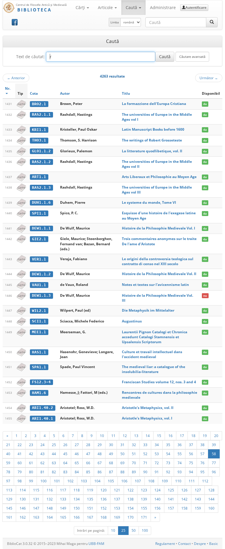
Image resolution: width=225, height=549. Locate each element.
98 (20, 481)
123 (144, 490)
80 (31, 471)
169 (117, 517)
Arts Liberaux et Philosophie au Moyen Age (159, 176)
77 (214, 462)
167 (90, 517)
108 (151, 481)
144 (211, 499)
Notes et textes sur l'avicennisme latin (155, 284)
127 (198, 490)
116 (50, 490)
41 (20, 453)
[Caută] (212, 22)
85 (88, 471)
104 (97, 481)
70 (134, 462)
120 (103, 490)
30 (111, 444)
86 (100, 471)
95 (202, 471)
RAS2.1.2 (41, 162)
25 (54, 444)
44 (54, 453)
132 (50, 499)
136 (103, 499)
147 (36, 508)
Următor (209, 77)
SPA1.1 (39, 367)
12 (125, 435)
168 (103, 517)
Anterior (16, 77)
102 (70, 481)
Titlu (126, 93)
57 (202, 453)
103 (84, 481)
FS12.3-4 (41, 382)
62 (42, 462)
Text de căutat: (30, 56)
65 (77, 462)
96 (214, 471)
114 (23, 490)
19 (205, 435)
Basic (213, 543)
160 (211, 508)
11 (113, 435)
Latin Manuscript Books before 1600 (153, 129)
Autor (65, 93)
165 (63, 517)
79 (20, 471)
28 (88, 444)
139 (144, 499)
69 (122, 462)
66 (88, 462)
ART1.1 (39, 177)
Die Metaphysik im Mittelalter (148, 310)
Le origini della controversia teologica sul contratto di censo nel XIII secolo (157, 261)
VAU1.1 (39, 285)
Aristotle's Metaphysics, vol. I (147, 418)
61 (31, 462)
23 (31, 444)
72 (157, 462)
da (205, 104)
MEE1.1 (39, 332)
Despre (200, 543)
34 (157, 444)
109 (165, 481)
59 (8, 462)
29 (100, 444)
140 (157, 499)
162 (23, 517)
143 (198, 499)
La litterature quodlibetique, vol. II (152, 151)
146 (23, 508)
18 (193, 435)
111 (192, 481)
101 (57, 481)
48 (100, 453)
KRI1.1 (39, 129)
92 (168, 471)
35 (168, 444)
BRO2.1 (39, 104)
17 (182, 435)
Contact (184, 543)
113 (9, 490)
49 (111, 453)
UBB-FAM (96, 543)
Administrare (163, 7)
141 (171, 499)
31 (122, 444)
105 (111, 481)
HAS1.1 (39, 352)
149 (63, 508)
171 (144, 517)
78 (8, 471)
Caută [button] (132, 7)
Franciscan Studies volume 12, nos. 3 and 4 (159, 381)
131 (36, 499)
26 (65, 444)
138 (130, 499)
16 (170, 435)
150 (77, 508)
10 (102, 435)
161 (9, 517)
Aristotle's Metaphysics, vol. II (147, 407)
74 (180, 462)
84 (77, 471)
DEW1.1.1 (41, 228)
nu (205, 296)
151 (90, 508)
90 (145, 471)
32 (134, 444)
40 (8, 453)
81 (42, 471)
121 (117, 490)
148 (50, 508)
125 (171, 490)
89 (134, 471)
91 (157, 471)
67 (100, 462)
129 (9, 499)
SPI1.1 (39, 213)
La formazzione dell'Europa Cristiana (154, 103)
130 (23, 499)
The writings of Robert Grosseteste (152, 140)
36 (180, 444)
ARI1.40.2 (42, 407)
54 (168, 453)
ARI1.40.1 (42, 418)
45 (65, 453)
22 (20, 444)
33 (145, 444)
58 (214, 453)
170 (130, 517)
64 (65, 462)
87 (111, 471)
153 (117, 508)
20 (216, 435)
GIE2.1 (39, 239)
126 (184, 490)
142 (184, 499)
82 (54, 471)
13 (136, 435)
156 (157, 508)
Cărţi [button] (81, 7)
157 (171, 508)
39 (214, 444)
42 (31, 453)
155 (144, 508)
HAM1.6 (39, 393)
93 (180, 471)
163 (36, 517)
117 (63, 490)
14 (148, 435)
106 (124, 481)
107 (138, 481)
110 (178, 481)
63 (54, 462)
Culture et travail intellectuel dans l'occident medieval (152, 354)
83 (65, 471)
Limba (114, 22)
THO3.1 (39, 140)
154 (130, 508)
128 (211, 490)
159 (198, 508)
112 (205, 481)
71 (145, 462)
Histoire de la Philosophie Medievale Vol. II (159, 273)
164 (50, 517)
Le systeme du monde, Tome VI (149, 202)
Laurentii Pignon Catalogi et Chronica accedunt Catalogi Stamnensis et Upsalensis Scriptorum (154, 336)
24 (42, 444)
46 (77, 453)
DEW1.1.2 (41, 274)
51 (134, 453)
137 (117, 499)
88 (122, 471)
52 (145, 453)
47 (88, 453)
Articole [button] (106, 7)
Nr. (7, 88)
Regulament (165, 543)
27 (77, 444)
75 (191, 462)
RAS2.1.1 (41, 114)
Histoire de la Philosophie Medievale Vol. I (158, 228)
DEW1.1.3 (41, 295)
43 (42, 453)
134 (77, 499)
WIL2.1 (39, 310)
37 (191, 444)
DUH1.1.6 (41, 202)
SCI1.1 (39, 321)
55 (180, 453)
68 (111, 462)
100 (43, 481)
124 (157, 490)
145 (9, 508)
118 (77, 490)
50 (122, 453)
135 (90, 499)
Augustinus (132, 321)
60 (20, 462)
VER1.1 (39, 259)
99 (31, 481)
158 (184, 508)
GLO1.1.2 (41, 151)
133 (63, 499)
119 (90, 490)
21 (8, 444)
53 (157, 453)
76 (202, 462)
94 (191, 471)
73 (168, 462)
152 (103, 508)
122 (130, 490)
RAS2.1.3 (41, 187)
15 (159, 435)
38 (202, 444)
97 (8, 481)
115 (36, 490)
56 (191, 453)
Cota (34, 93)
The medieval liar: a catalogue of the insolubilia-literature (153, 369)
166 (77, 517)
